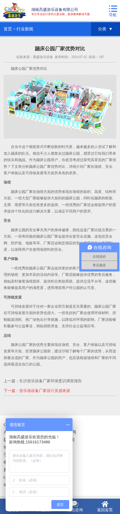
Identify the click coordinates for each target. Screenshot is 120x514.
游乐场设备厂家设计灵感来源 (44, 391)
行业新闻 (24, 29)
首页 (8, 29)
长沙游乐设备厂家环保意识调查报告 (50, 381)
